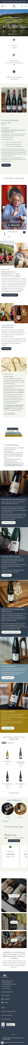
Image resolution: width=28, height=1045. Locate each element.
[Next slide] (15, 114)
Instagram (7, 999)
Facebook (6, 995)
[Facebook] (2, 995)
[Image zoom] (14, 100)
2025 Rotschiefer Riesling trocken (20, 784)
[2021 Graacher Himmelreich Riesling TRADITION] (21, 753)
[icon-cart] (25, 6)
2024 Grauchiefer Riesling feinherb (7, 784)
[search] (5, 6)
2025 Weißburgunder (7, 761)
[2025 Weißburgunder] (7, 753)
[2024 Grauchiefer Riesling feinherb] (7, 776)
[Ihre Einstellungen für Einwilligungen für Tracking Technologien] (2, 1043)
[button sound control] (25, 186)
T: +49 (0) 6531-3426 (6, 986)
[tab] (10, 34)
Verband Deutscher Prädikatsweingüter (12, 291)
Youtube (6, 1002)
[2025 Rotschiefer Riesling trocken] (21, 776)
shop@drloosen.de (9, 992)
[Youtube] (2, 1002)
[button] (22, 6)
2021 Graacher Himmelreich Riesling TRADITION (20, 762)
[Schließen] (25, 1038)
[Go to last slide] (12, 114)
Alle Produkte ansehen (13, 793)
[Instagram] (2, 999)
